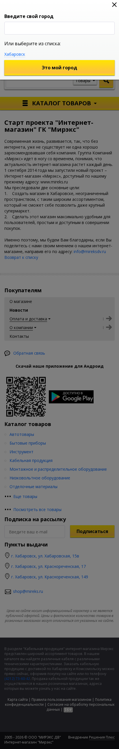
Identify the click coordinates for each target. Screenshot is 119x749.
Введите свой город (28, 16)
